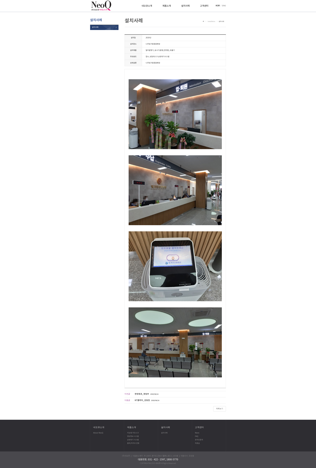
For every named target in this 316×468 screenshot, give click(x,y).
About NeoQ (98, 433)
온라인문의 (199, 440)
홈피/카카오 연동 (133, 443)
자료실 (197, 443)
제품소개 (166, 6)
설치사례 (185, 6)
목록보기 (219, 409)
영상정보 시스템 (133, 436)
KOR (218, 6)
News (197, 433)
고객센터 (204, 6)
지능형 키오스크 (133, 433)
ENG (224, 6)
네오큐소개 (147, 6)
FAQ (196, 436)
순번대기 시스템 (133, 440)
